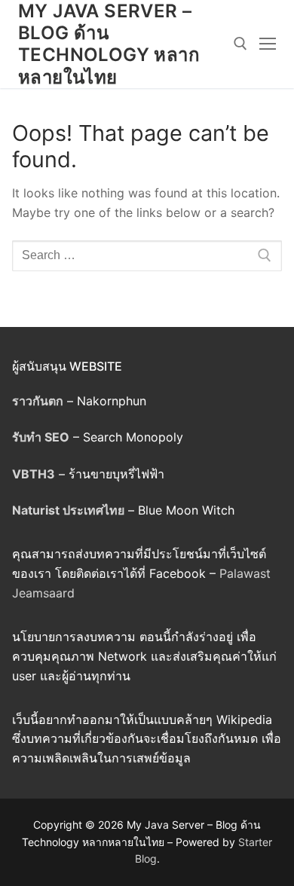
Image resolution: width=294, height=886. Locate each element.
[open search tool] (240, 43)
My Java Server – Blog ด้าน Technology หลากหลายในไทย (109, 44)
